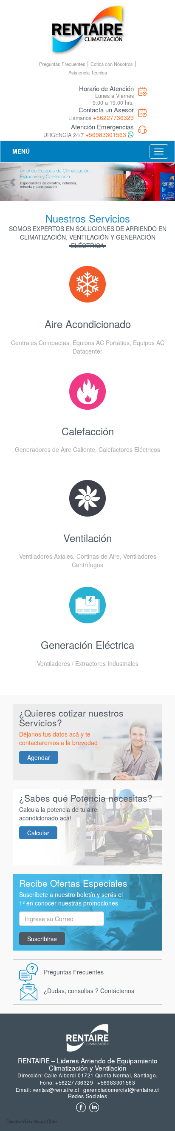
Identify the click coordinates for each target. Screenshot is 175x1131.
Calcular (38, 832)
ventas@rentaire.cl (56, 1089)
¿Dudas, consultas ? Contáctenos (89, 990)
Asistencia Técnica (87, 72)
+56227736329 (113, 117)
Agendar (38, 757)
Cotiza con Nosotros (111, 63)
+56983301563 (105, 134)
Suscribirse (42, 938)
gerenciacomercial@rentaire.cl (121, 1089)
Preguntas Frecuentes (62, 63)
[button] (13, 182)
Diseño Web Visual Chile (31, 1121)
